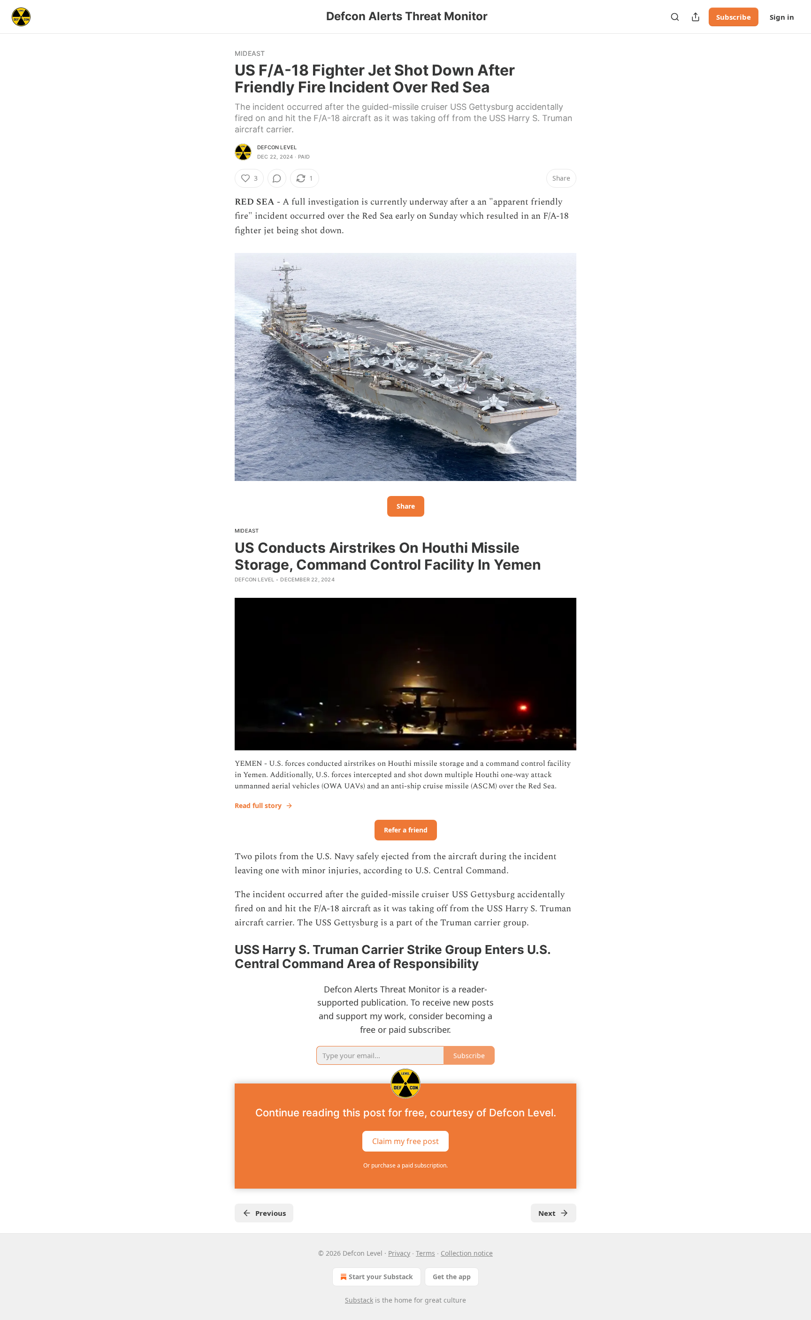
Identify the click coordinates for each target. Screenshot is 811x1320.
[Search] (675, 17)
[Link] (221, 956)
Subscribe (733, 17)
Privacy (399, 1253)
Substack (359, 1300)
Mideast (250, 53)
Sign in (782, 17)
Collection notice (467, 1253)
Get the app (452, 1276)
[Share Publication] (695, 17)
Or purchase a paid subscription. (405, 1165)
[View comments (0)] (277, 178)
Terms (425, 1253)
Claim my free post (405, 1141)
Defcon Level (277, 147)
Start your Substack (381, 1276)
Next (547, 1213)
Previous (270, 1213)
